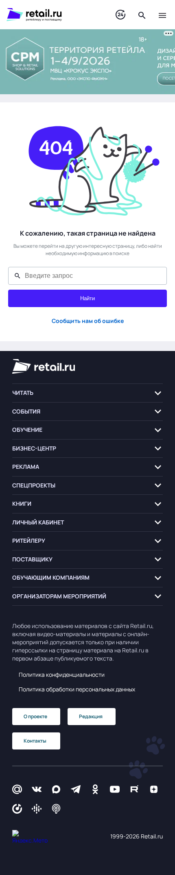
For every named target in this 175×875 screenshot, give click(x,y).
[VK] (37, 789)
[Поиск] (142, 14)
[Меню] (162, 14)
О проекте (35, 716)
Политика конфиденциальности (62, 674)
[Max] (56, 789)
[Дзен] (154, 789)
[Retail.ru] (53, 14)
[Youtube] (115, 789)
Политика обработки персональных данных (77, 689)
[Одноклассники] (95, 789)
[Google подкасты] (37, 809)
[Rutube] (134, 789)
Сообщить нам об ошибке (88, 321)
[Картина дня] (120, 15)
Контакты (35, 740)
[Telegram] (76, 789)
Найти (87, 298)
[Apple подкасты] (56, 809)
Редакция (91, 716)
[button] (87, 393)
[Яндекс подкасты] (17, 809)
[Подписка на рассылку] (17, 789)
